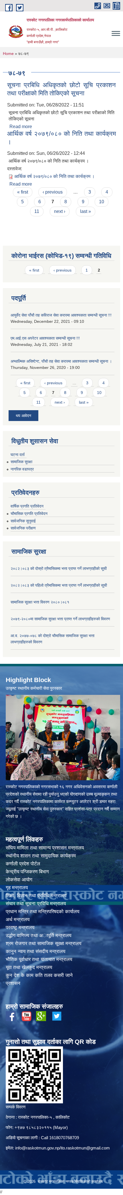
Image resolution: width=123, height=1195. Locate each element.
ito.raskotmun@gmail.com (85, 1147)
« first (22, 192)
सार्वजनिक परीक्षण (23, 528)
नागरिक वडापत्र (22, 469)
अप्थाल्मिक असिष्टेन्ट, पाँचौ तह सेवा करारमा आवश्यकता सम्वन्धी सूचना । (61, 361)
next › (59, 211)
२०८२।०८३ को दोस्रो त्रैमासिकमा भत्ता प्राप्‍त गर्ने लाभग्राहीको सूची (59, 568)
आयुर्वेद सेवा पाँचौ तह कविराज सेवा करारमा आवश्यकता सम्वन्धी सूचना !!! (61, 315)
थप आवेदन (23, 415)
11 (36, 211)
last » (85, 211)
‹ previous (53, 192)
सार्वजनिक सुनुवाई (23, 521)
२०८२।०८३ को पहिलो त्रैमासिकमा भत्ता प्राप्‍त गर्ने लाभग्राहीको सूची (59, 585)
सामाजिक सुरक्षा (21, 461)
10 (101, 201)
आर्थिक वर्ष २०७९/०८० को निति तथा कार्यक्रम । (54, 176)
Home (8, 53)
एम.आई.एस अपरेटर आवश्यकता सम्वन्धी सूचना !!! (45, 338)
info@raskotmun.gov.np (37, 1147)
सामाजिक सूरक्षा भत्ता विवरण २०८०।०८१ (40, 602)
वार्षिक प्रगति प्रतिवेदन (27, 506)
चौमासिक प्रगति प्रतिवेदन (29, 513)
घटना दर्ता (18, 454)
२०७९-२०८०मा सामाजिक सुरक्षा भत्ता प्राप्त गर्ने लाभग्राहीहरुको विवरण (60, 619)
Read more (20, 126)
